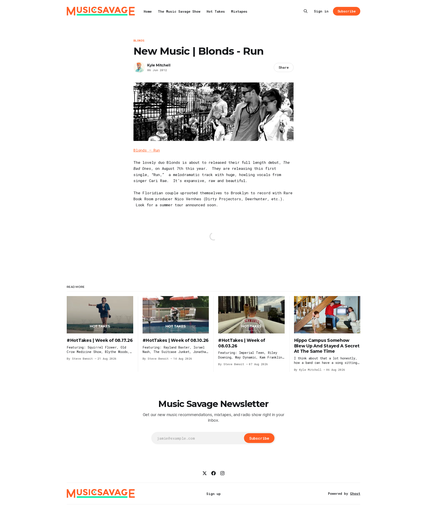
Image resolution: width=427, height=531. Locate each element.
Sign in (321, 11)
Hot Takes (216, 11)
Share (284, 67)
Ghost (355, 493)
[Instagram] (222, 473)
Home (148, 11)
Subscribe (347, 11)
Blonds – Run (146, 150)
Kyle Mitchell (158, 65)
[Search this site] (305, 11)
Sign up (213, 493)
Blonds (138, 40)
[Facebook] (213, 473)
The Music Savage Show (179, 11)
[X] (204, 473)
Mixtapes (239, 11)
